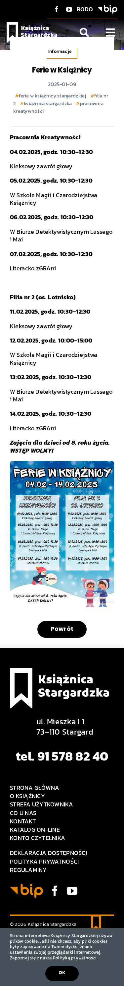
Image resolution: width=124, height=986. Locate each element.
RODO (85, 9)
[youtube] (69, 9)
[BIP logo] (107, 7)
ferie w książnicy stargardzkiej (52, 95)
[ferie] (62, 463)
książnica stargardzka (48, 103)
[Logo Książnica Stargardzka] (32, 25)
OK (62, 972)
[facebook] (57, 9)
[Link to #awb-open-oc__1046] (84, 32)
